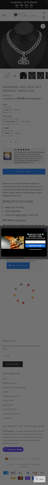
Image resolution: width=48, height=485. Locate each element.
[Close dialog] (45, 230)
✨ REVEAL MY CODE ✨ (35, 245)
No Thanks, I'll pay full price (35, 249)
